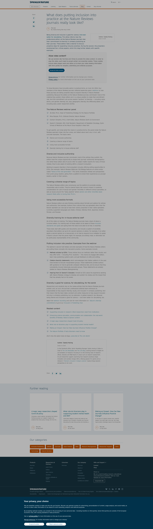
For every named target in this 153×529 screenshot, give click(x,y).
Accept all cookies (34, 524)
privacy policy (33, 516)
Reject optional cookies (56, 524)
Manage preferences (29, 519)
